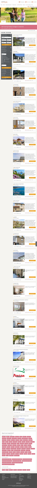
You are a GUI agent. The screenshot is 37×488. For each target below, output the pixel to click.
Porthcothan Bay (13, 448)
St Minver (17, 453)
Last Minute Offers (19, 4)
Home (1, 4)
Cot (2, 59)
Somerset (10, 469)
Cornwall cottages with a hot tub (6, 460)
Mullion (18, 445)
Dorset (7, 469)
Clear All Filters (8, 32)
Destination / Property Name (5, 36)
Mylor (21, 445)
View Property (32, 45)
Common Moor (14, 438)
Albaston (3, 436)
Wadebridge (11, 455)
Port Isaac (7, 448)
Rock (12, 450)
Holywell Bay (14, 441)
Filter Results (36, 243)
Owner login (20, 480)
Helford (6, 441)
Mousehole (14, 445)
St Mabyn (3, 453)
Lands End (2, 32)
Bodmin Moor (12, 436)
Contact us (3, 478)
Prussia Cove (4, 450)
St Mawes (8, 453)
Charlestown (8, 438)
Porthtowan (23, 448)
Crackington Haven (24, 438)
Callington (24, 436)
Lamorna (23, 441)
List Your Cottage (28, 4)
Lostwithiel (21, 443)
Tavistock (21, 453)
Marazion (30, 443)
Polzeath (3, 448)
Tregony (33, 453)
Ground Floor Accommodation (6, 58)
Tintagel (25, 453)
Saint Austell (27, 450)
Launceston (3, 443)
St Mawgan (12, 453)
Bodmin (7, 436)
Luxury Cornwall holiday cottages (16, 459)
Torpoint (29, 453)
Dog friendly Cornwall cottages (6, 459)
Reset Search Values (4, 78)
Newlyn (25, 445)
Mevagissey (9, 445)
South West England (8, 468)
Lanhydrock (32, 441)
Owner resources (21, 479)
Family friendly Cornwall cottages (26, 460)
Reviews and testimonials (5, 477)
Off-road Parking (7, 59)
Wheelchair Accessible (5, 57)
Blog (32, 4)
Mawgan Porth (4, 445)
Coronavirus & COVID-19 (14, 477)
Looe (17, 443)
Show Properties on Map (31, 30)
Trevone (3, 455)
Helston (10, 441)
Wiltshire (15, 469)
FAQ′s (19, 477)
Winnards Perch (16, 455)
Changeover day (3, 64)
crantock (30, 438)
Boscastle (16, 436)
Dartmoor (24, 469)
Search (4, 4)
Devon (3, 469)
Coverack (19, 438)
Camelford (28, 436)
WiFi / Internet (4, 55)
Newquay (29, 445)
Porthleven (18, 448)
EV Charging (3, 60)
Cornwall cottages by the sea (6, 462)
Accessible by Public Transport (6, 61)
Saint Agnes (22, 450)
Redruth (8, 450)
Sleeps (2, 41)
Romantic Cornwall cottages (16, 460)
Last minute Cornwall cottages (27, 459)
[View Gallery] (18, 43)
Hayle (3, 441)
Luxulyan (26, 443)
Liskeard (8, 443)
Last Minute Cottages (32, 6)
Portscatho (32, 448)
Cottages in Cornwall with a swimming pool (8, 464)
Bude (20, 436)
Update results (6, 44)
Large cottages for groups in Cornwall (17, 462)
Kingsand (19, 441)
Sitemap (3, 479)
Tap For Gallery (19, 45)
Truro (7, 455)
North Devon (19, 469)
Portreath (28, 448)
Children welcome (4, 56)
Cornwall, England (16, 52)
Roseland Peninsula (16, 450)
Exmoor (28, 469)
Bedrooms (8, 41)
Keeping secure (21, 478)
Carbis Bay (3, 438)
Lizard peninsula (13, 443)
